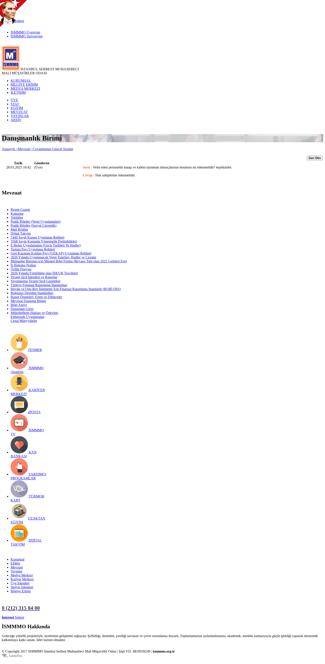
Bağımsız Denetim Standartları (32, 293)
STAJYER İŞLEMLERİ (70, 617)
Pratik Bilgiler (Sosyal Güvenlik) (33, 225)
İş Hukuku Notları (23, 265)
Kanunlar (17, 213)
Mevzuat (17, 567)
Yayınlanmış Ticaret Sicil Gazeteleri (35, 281)
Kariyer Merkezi (22, 579)
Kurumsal (17, 559)
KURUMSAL (21, 80)
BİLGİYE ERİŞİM (24, 84)
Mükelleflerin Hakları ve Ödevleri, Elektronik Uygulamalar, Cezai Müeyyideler (35, 317)
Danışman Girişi (22, 309)
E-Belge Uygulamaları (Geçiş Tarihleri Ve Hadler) (46, 245)
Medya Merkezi (22, 575)
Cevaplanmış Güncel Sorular (53, 149)
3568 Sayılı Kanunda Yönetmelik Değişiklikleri (44, 241)
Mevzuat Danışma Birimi (28, 301)
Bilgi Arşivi (19, 305)
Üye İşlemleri (20, 583)
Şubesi (13, 617)
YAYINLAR (20, 116)
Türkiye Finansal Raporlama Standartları (39, 285)
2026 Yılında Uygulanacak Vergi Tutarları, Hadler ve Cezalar (53, 257)
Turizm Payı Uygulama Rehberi (33, 249)
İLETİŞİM (18, 92)
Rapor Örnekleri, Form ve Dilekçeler (36, 297)
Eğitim (15, 563)
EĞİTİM (17, 108)
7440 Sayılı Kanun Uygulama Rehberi (37, 237)
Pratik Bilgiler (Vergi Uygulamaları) (36, 221)
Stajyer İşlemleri (22, 587)
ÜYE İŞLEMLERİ (38, 617)
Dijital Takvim (21, 233)
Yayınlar (16, 571)
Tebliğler (17, 217)
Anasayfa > (10, 149)
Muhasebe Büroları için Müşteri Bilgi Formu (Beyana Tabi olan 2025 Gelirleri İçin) (69, 261)
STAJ (15, 104)
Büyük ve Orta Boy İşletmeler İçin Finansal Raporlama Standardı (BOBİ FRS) (66, 289)
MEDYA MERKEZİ (25, 88)
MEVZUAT (19, 112)
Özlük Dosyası (21, 269)
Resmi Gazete (20, 209)
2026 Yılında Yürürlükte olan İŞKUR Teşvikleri (44, 273)
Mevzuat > (25, 149)
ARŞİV (16, 120)
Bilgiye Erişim (21, 591)
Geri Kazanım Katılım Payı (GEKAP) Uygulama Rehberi (51, 253)
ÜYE (14, 100)
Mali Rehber (19, 229)
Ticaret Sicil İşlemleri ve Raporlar (34, 277)
